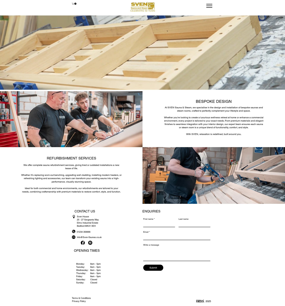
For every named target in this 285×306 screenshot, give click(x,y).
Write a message (151, 245)
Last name (184, 219)
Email (146, 232)
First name (149, 219)
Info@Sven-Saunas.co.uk (89, 237)
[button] (74, 4)
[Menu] (209, 5)
